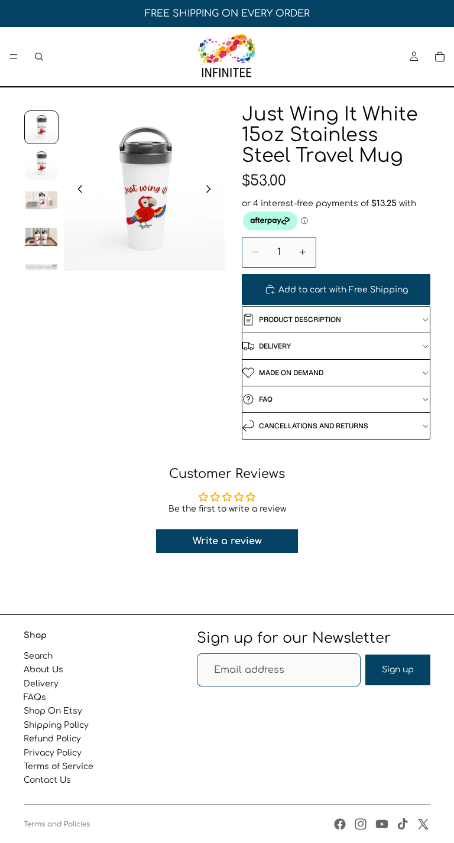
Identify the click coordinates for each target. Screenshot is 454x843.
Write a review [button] (227, 541)
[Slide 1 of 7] (41, 128)
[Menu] (13, 56)
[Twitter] (423, 824)
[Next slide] (212, 190)
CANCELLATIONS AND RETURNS (313, 426)
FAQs (35, 697)
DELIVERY (275, 346)
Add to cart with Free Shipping (343, 289)
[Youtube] (382, 824)
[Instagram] (361, 824)
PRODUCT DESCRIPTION (300, 319)
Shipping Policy (56, 724)
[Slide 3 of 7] (41, 200)
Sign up (398, 669)
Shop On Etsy (53, 711)
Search (38, 656)
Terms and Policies (57, 824)
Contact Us (47, 780)
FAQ (266, 399)
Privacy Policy (53, 752)
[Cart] (440, 57)
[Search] (39, 57)
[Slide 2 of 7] (41, 164)
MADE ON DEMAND (291, 372)
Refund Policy (52, 738)
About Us (43, 669)
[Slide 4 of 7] (41, 237)
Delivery (41, 683)
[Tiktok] (402, 824)
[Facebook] (340, 824)
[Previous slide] (77, 190)
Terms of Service (58, 766)
